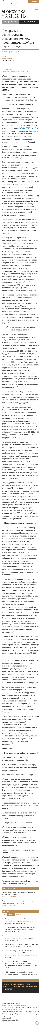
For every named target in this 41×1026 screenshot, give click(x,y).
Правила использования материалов (14, 1005)
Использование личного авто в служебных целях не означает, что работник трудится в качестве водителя (20, 938)
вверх (38, 997)
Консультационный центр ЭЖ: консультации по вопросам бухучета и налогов (20, 986)
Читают (6, 911)
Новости (13, 896)
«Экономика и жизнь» (16, 71)
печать (22, 52)
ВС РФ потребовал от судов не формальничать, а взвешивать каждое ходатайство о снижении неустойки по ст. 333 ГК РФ (21, 964)
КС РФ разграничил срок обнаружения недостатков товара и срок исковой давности (21, 973)
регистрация (31, 22)
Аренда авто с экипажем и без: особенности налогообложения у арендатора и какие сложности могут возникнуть (21, 921)
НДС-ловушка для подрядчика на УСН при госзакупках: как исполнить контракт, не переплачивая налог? (20, 929)
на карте (7, 1009)
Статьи (13, 52)
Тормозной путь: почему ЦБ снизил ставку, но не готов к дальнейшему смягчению (21, 945)
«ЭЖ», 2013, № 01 (27, 128)
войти (23, 22)
